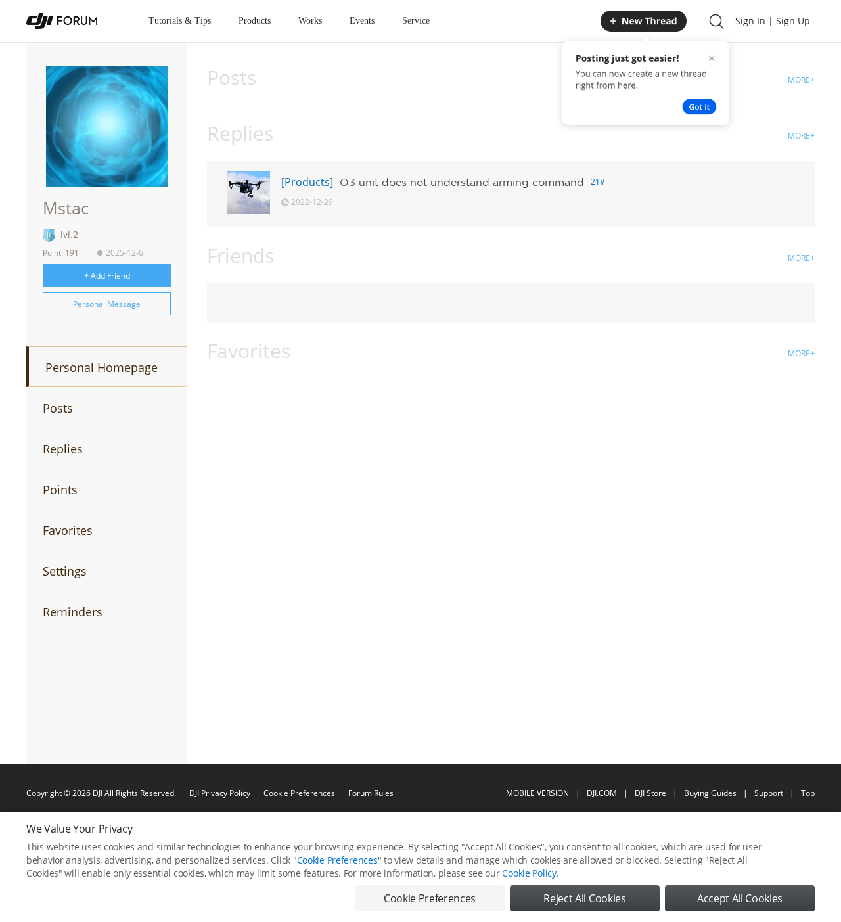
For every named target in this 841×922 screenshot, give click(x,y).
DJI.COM (602, 792)
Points (60, 489)
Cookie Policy (529, 873)
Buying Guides (710, 792)
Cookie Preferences (299, 792)
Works (310, 21)
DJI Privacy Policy (219, 792)
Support (768, 792)
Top (808, 792)
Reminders (72, 612)
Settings (65, 571)
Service (416, 21)
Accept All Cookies (740, 898)
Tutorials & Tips (179, 21)
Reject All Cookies (584, 898)
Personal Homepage (101, 367)
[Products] (307, 182)
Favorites (68, 530)
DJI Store (650, 792)
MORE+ (801, 79)
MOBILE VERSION (537, 792)
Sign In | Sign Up (772, 20)
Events (362, 21)
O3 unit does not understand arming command (462, 182)
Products (255, 21)
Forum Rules (371, 792)
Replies (63, 449)
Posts (58, 408)
